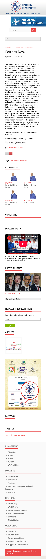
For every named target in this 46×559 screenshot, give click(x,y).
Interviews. (12, 517)
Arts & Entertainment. (16, 513)
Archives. (11, 483)
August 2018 (9, 48)
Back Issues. (13, 480)
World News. (13, 507)
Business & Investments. (17, 510)
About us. (12, 452)
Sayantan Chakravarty (14, 57)
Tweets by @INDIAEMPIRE (15, 435)
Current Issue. (13, 476)
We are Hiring (13, 465)
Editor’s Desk (29, 202)
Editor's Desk (19, 48)
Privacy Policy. (13, 535)
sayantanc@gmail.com (14, 147)
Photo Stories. (13, 520)
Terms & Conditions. (16, 538)
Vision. (10, 455)
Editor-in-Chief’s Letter (11, 186)
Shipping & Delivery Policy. (18, 544)
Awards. (11, 462)
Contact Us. (12, 531)
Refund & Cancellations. (17, 541)
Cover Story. (12, 504)
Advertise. (12, 492)
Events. (11, 458)
